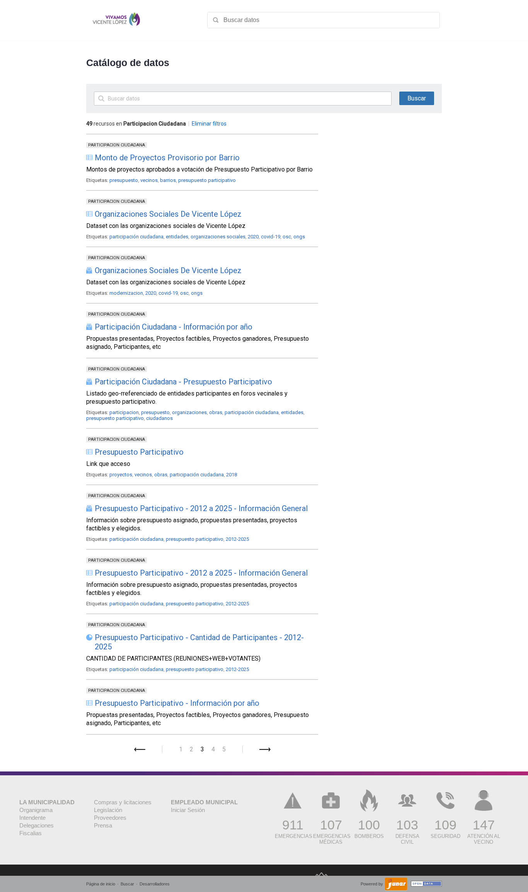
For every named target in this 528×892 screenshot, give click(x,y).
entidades (177, 237)
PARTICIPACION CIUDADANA (116, 145)
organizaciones (189, 412)
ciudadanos (159, 418)
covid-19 (270, 237)
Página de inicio (100, 884)
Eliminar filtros (209, 124)
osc (287, 237)
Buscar (127, 884)
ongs (299, 237)
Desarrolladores (155, 884)
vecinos (149, 180)
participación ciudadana (136, 237)
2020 (253, 237)
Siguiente (265, 749)
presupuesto (123, 180)
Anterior (139, 749)
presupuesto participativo (207, 180)
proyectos (120, 474)
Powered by (372, 884)
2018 (231, 474)
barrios (168, 180)
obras (215, 412)
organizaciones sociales (218, 237)
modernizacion (126, 293)
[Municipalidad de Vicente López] (116, 20)
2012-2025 (237, 539)
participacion (124, 412)
